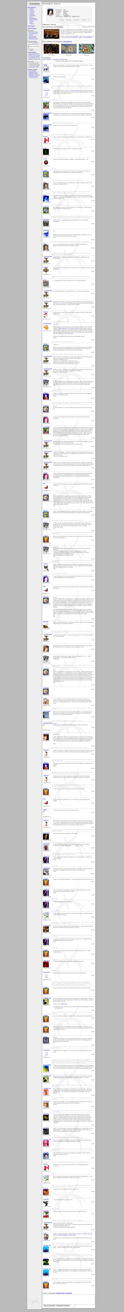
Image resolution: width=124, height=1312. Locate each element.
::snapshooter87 (47, 256)
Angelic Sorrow (76, 90)
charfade (75, 37)
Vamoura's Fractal (33, 76)
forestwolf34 (46, 76)
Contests (32, 13)
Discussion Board (33, 32)
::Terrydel (45, 1152)
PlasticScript (64, 1004)
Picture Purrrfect (55, 99)
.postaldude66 (47, 1065)
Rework (32, 21)
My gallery (54, 970)
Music (31, 17)
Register (36, 42)
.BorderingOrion (47, 113)
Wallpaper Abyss (33, 72)
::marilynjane (46, 102)
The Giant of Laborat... (34, 56)
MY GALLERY (55, 865)
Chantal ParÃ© (88, 37)
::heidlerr (45, 393)
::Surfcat (45, 564)
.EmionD (45, 1188)
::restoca (45, 1258)
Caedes (34, 4)
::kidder (45, 698)
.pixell (44, 280)
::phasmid (46, 750)
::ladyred (45, 312)
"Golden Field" (74, 328)
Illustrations (33, 15)
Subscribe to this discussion (60, 59)
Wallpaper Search (33, 39)
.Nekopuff (45, 621)
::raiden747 (46, 856)
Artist (50, 15)
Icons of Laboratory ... (34, 53)
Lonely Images (32, 52)
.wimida (45, 379)
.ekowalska (46, 733)
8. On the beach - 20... (34, 57)
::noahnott (46, 1199)
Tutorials (32, 23)
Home (95, 1310)
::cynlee (45, 416)
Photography (33, 18)
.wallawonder (46, 868)
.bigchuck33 (46, 833)
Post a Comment (47, 59)
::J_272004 (46, 913)
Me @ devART (55, 1208)
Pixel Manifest (32, 71)
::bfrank (45, 170)
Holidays (32, 14)
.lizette (45, 148)
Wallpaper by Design (34, 75)
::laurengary (46, 1101)
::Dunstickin (46, 843)
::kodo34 (45, 267)
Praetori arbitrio (34, 19)
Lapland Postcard (33, 73)
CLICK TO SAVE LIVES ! (87, 1110)
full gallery (67, 41)
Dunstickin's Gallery (70, 854)
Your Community (33, 33)
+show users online (34, 67)
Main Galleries (32, 7)
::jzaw (44, 1233)
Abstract (32, 9)
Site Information (33, 37)
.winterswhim (46, 711)
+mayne (45, 136)
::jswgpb (45, 536)
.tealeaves (50, 8)
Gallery (82, 763)
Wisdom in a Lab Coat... (35, 59)
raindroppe (76, 36)
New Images (31, 26)
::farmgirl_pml (47, 925)
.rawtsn (45, 195)
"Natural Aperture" (62, 328)
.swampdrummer (47, 723)
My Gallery (54, 168)
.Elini (44, 483)
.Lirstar (45, 159)
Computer (32, 11)
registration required (63, 1293)
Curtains (57, 221)
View (80, 61)
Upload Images (32, 28)
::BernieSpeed (47, 323)
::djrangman (46, 961)
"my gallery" (70, 341)
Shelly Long (90, 36)
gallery (79, 747)
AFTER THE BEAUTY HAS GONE (67, 1235)
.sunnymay (46, 230)
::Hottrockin (46, 90)
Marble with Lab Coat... (35, 55)
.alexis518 (46, 1128)
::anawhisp (46, 1114)
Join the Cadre (32, 36)
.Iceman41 (46, 1211)
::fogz (44, 182)
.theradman (46, 219)
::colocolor (46, 206)
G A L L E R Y (61, 632)
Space (31, 22)
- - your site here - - (33, 77)
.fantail (45, 809)
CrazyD (45, 64)
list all (35, 69)
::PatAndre (46, 405)
